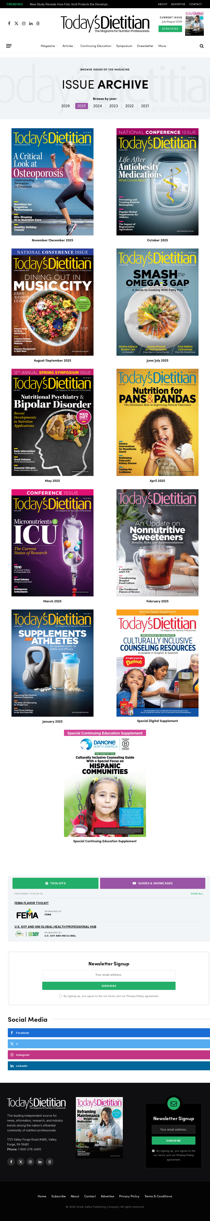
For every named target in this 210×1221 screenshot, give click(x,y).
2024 (97, 106)
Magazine (48, 46)
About (163, 4)
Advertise (178, 4)
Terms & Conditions (158, 1196)
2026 (65, 106)
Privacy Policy (135, 996)
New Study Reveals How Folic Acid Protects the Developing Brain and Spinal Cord (71, 4)
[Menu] (8, 45)
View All (197, 893)
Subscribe (170, 28)
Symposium (124, 46)
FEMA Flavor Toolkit (32, 903)
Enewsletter (145, 46)
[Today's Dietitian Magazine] (105, 23)
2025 (81, 106)
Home (42, 1196)
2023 (113, 106)
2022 (129, 106)
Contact (195, 4)
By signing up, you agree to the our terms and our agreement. (111, 996)
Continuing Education (95, 46)
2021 (145, 106)
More (162, 46)
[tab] (55, 883)
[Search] (201, 45)
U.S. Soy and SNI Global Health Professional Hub (55, 926)
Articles (68, 46)
